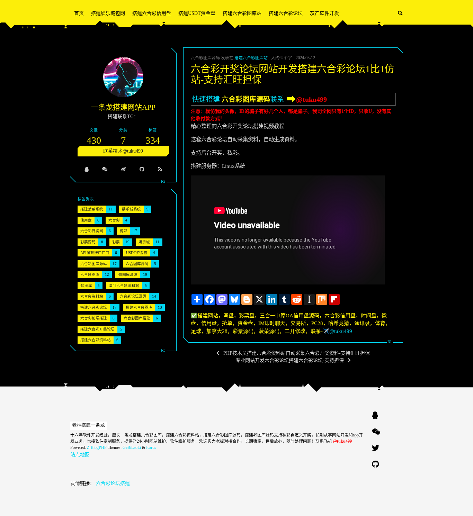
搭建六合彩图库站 (242, 13)
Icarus (151, 447)
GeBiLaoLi (132, 447)
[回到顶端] (421, 502)
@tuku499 (311, 99)
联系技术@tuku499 (123, 151)
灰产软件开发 (324, 13)
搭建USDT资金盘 (196, 13)
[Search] (400, 13)
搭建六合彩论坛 (286, 13)
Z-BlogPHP (97, 447)
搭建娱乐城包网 (108, 13)
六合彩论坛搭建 (113, 483)
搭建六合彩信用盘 (151, 13)
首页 (79, 13)
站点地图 (80, 454)
